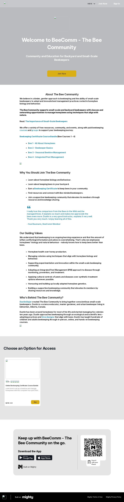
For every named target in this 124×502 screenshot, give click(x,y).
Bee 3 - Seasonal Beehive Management (47, 152)
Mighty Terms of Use (94, 497)
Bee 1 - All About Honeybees (41, 143)
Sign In (117, 3)
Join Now (102, 3)
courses (23, 130)
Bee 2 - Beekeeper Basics (40, 148)
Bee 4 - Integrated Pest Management (46, 157)
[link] (22, 381)
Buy (35, 402)
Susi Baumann (34, 224)
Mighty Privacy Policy (113, 497)
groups (35, 130)
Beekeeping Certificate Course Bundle (38, 136)
